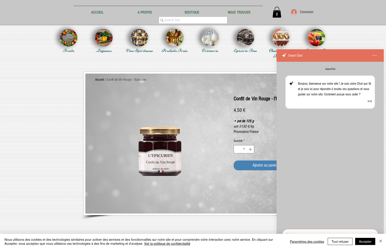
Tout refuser (340, 241)
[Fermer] (380, 241)
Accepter (365, 241)
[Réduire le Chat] (374, 55)
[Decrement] (237, 149)
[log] (330, 144)
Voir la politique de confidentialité (167, 243)
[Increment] (251, 149)
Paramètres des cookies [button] (307, 241)
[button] (276, 12)
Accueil (99, 80)
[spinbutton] (244, 149)
